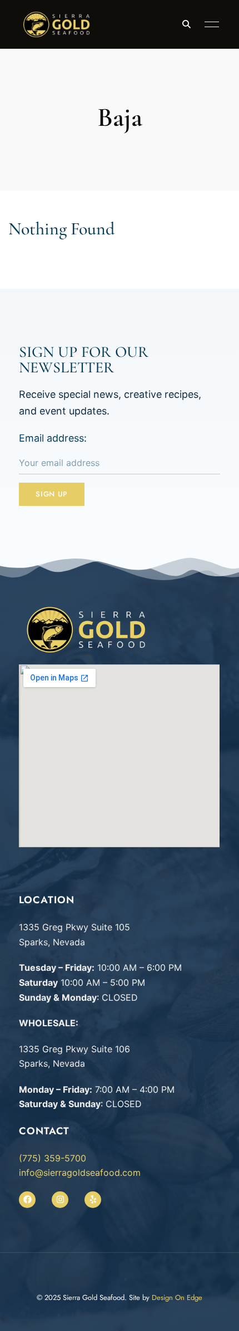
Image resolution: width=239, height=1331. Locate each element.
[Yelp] (92, 1199)
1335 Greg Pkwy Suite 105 (74, 927)
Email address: (53, 438)
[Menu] (209, 24)
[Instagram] (60, 1199)
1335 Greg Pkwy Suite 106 (74, 1048)
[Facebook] (27, 1199)
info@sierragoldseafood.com (80, 1172)
